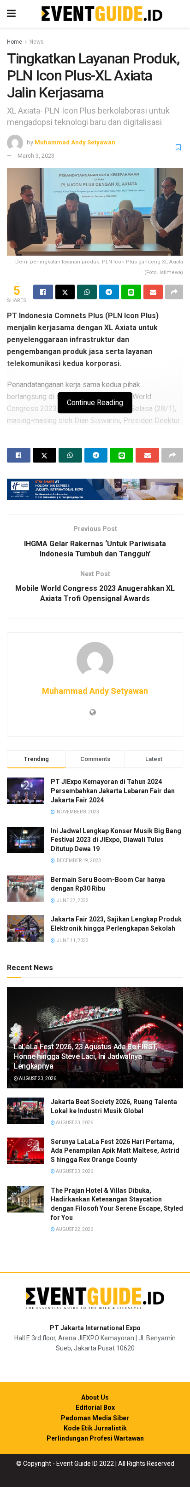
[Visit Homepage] (102, 14)
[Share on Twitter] (65, 292)
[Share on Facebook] (43, 292)
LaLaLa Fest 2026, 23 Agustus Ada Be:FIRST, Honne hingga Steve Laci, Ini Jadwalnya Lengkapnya (86, 1056)
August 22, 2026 (74, 1229)
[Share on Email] (153, 292)
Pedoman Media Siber (95, 1418)
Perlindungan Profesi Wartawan (95, 1438)
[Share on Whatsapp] (87, 292)
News (37, 42)
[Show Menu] (11, 14)
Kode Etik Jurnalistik (95, 1428)
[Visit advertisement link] (95, 489)
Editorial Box (95, 1407)
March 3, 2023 (36, 155)
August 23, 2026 (37, 1078)
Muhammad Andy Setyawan (75, 142)
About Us (95, 1397)
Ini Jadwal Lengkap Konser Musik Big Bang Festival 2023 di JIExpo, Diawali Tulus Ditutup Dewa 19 (116, 839)
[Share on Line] (131, 292)
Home (14, 42)
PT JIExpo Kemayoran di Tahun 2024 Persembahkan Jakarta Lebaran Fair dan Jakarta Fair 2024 (113, 790)
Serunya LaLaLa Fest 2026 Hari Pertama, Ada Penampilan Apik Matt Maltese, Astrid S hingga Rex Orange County (115, 1150)
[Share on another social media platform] (174, 292)
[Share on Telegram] (109, 292)
